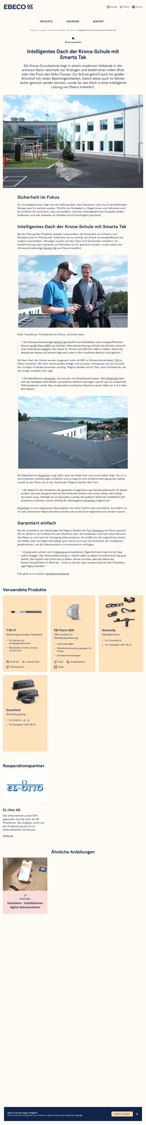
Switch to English (122, 1114)
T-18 (116, 360)
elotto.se (8, 835)
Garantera (98, 530)
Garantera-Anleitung (57, 573)
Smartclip (49, 378)
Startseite (33, 30)
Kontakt (98, 21)
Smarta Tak (50, 248)
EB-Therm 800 (41, 345)
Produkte (46, 21)
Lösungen (72, 21)
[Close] (137, 1114)
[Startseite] (18, 7)
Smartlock (89, 500)
